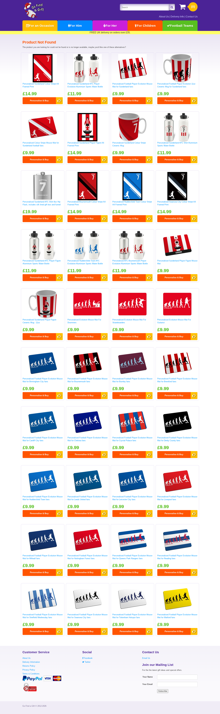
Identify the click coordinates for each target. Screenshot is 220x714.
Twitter (87, 662)
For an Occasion (41, 25)
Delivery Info (177, 16)
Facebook (87, 658)
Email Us (146, 658)
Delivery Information (31, 662)
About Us (164, 16)
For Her (111, 25)
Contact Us (192, 16)
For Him (76, 25)
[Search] (172, 7)
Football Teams (181, 25)
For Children (146, 25)
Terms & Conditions (31, 674)
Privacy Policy (28, 670)
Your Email (147, 684)
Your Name (147, 677)
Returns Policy (28, 666)
